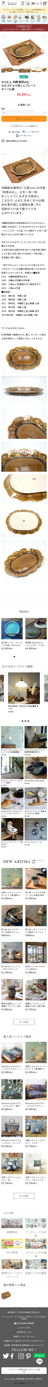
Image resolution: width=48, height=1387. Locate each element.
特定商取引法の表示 (25, 1379)
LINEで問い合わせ (25, 135)
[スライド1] (20, 721)
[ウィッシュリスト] (41, 3)
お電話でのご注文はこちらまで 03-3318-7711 (24, 1341)
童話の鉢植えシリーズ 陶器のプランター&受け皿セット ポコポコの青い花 (11, 1004)
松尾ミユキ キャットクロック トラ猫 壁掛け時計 (11, 893)
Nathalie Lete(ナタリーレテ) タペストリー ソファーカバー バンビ (11, 1067)
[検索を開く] (37, 3)
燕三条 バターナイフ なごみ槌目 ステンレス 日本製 (35, 930)
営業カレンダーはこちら (24, 1336)
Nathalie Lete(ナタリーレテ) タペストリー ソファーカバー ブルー (35, 1104)
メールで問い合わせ (33, 132)
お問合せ (39, 1379)
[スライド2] (22, 721)
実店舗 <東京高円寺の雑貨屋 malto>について (24, 1345)
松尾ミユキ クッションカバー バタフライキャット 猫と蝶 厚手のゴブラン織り (35, 1178)
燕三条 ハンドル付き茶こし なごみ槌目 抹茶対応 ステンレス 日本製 (35, 893)
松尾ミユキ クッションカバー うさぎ (35, 1141)
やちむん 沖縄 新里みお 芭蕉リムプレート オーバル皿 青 (35, 643)
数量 (3, 108)
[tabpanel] (12, 636)
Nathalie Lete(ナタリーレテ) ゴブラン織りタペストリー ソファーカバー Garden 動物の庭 (11, 1104)
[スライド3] (25, 721)
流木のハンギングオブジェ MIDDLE (35, 967)
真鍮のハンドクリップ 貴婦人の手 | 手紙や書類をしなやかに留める (35, 1004)
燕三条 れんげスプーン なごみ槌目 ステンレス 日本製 (11, 930)
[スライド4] (28, 721)
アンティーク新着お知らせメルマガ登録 (24, 1370)
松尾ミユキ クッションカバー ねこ (11, 1178)
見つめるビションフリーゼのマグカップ (11, 967)
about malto (10, 1379)
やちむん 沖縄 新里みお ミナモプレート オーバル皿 (11, 643)
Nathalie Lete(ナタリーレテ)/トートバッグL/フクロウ (11, 1141)
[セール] (33, 3)
